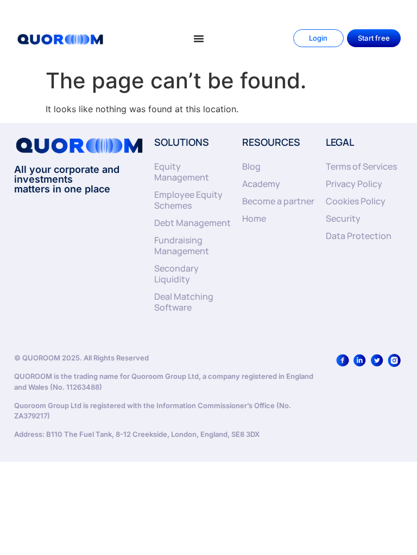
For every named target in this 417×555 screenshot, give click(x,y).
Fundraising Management (181, 245)
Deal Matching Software (183, 302)
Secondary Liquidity (176, 273)
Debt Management (192, 223)
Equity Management (181, 171)
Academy (261, 184)
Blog (251, 166)
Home (254, 218)
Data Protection (358, 236)
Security (343, 218)
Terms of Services (361, 166)
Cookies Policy (356, 201)
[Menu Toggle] (198, 38)
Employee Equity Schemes (188, 200)
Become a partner (278, 201)
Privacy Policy (354, 184)
